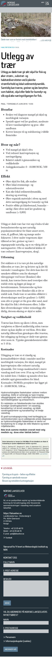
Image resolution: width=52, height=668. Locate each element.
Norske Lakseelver (14, 491)
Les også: (7, 468)
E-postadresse (10, 628)
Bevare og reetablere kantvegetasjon (18, 480)
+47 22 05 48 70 (17, 528)
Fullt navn (9, 562)
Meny (42, 2)
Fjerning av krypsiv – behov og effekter (18, 474)
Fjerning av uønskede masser (14, 477)
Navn (6, 619)
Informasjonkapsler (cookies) (18, 641)
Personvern (10, 637)
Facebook (9, 538)
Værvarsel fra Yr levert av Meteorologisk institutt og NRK (25, 548)
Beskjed (7, 579)
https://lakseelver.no (12, 513)
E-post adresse (11, 570)
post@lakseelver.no (17, 534)
